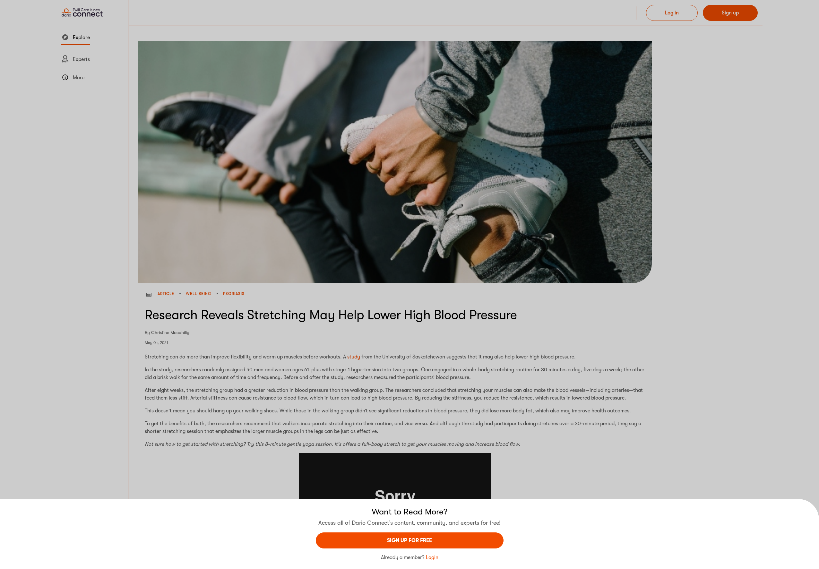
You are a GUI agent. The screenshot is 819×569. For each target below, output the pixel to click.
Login (432, 557)
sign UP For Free (409, 540)
